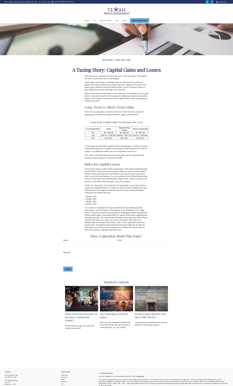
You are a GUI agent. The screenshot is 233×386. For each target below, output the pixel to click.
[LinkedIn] (207, 2)
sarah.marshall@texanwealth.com (64, 2)
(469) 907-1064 (45, 2)
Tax (62, 384)
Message (66, 252)
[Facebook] (212, 2)
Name (65, 240)
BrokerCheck (140, 376)
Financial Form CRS (107, 373)
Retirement (64, 375)
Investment (64, 377)
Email (119, 240)
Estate (63, 379)
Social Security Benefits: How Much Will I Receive (150, 315)
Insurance (64, 382)
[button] (86, 20)
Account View (223, 2)
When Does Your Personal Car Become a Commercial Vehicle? (81, 317)
